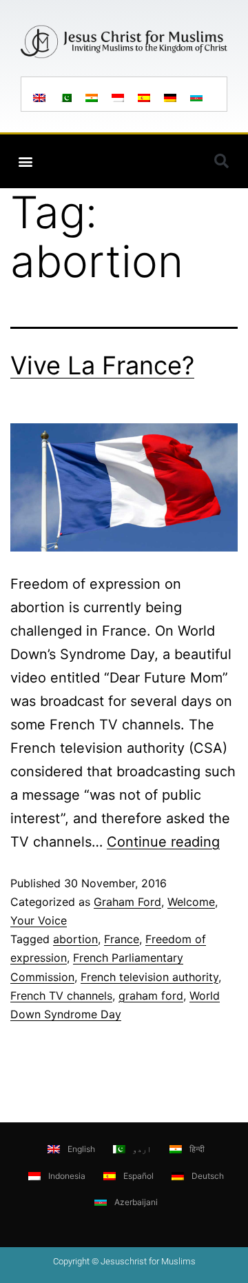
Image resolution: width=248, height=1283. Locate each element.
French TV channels (61, 995)
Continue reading (163, 842)
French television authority (149, 977)
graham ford (150, 995)
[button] (25, 161)
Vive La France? (102, 365)
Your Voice (38, 920)
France (121, 939)
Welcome (191, 902)
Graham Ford (127, 902)
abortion (75, 939)
